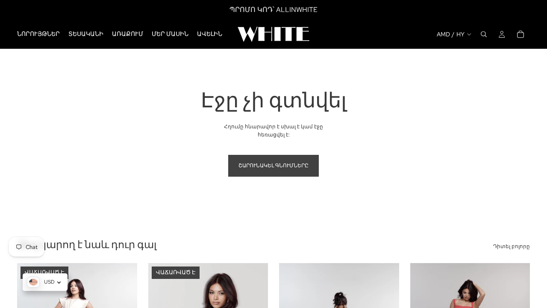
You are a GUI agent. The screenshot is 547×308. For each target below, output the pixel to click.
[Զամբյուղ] (520, 34)
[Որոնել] (483, 34)
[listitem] (209, 34)
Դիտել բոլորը (511, 246)
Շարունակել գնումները (273, 165)
